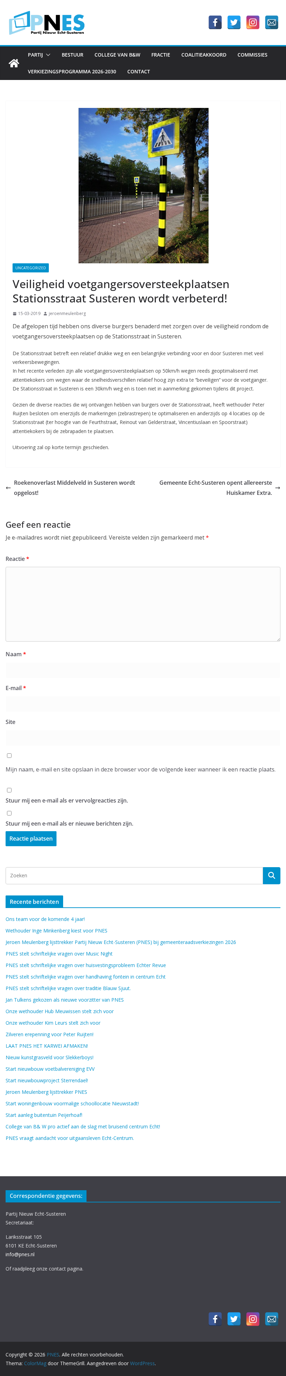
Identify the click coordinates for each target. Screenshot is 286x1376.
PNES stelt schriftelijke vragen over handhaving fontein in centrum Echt (86, 976)
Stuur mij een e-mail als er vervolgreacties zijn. (67, 800)
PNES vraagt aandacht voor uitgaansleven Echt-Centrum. (70, 1138)
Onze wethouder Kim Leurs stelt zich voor (53, 1022)
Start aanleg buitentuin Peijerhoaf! (44, 1115)
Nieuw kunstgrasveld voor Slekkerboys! (49, 1057)
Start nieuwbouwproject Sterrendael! (47, 1080)
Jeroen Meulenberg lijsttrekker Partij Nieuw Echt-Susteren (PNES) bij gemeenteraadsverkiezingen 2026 (121, 942)
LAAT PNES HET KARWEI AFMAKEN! (47, 1045)
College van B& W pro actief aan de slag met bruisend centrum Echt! (83, 1126)
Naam (16, 654)
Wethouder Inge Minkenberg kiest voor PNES (56, 930)
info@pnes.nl (20, 1254)
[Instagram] (253, 22)
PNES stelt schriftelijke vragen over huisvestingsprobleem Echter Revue (86, 965)
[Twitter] (234, 22)
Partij (35, 54)
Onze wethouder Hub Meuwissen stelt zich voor (60, 1011)
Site (10, 722)
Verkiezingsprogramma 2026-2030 (72, 71)
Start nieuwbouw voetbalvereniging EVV (50, 1069)
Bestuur (72, 54)
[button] (47, 55)
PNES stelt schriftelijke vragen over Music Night (59, 953)
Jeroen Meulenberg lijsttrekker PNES (46, 1092)
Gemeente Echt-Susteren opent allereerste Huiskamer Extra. (215, 488)
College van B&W (117, 54)
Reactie (17, 559)
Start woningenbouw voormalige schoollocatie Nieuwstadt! (72, 1103)
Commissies (253, 54)
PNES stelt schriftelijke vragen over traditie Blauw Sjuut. (68, 988)
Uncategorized (30, 267)
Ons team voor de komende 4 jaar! (45, 919)
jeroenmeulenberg (67, 313)
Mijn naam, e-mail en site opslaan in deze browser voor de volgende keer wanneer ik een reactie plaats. (141, 769)
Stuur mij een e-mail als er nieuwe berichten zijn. (69, 823)
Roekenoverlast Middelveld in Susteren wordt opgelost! (74, 488)
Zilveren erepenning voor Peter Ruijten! (49, 1034)
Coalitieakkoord (203, 54)
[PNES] (14, 63)
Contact (138, 71)
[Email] (272, 22)
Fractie (160, 54)
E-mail (16, 688)
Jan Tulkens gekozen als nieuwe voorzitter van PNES (65, 999)
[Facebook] (215, 22)
